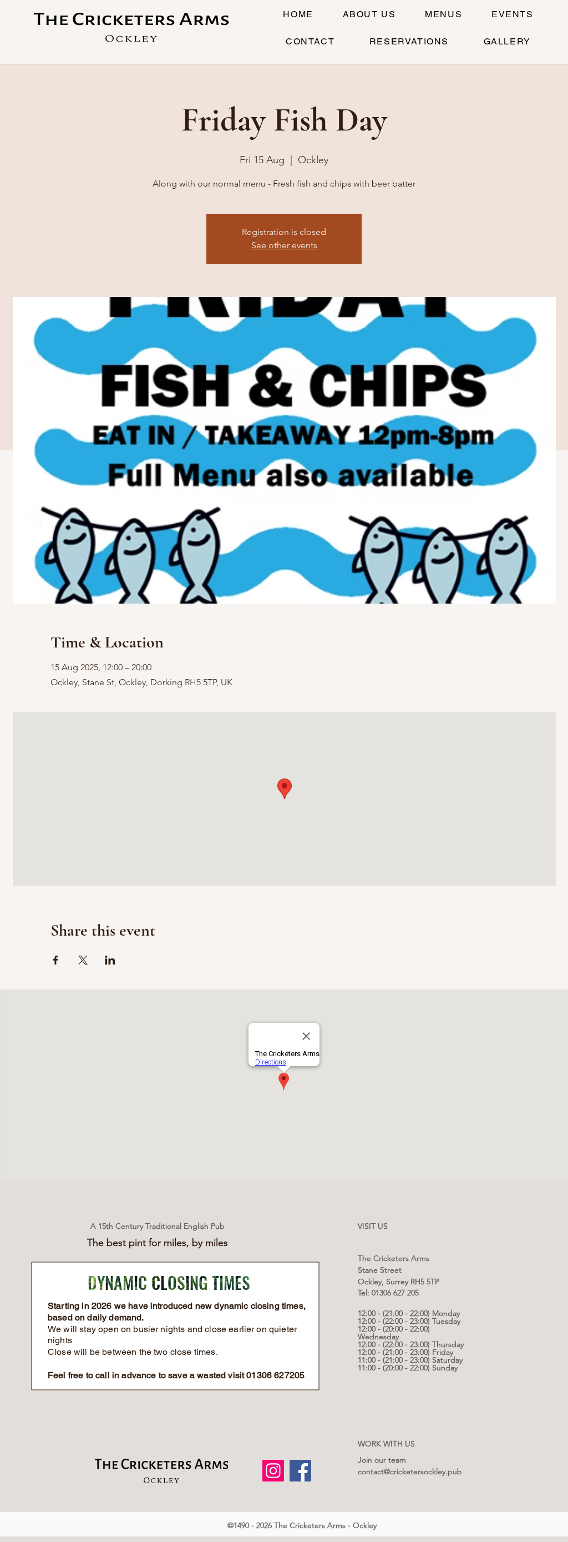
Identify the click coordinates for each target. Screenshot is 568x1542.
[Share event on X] (83, 960)
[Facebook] (300, 1470)
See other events (284, 245)
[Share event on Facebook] (55, 960)
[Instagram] (273, 1470)
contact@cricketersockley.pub (410, 1471)
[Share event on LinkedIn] (110, 960)
